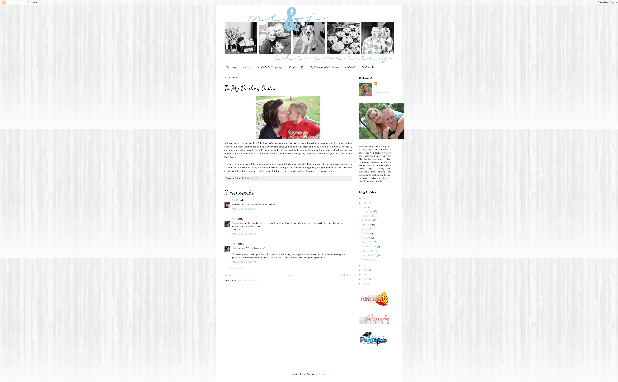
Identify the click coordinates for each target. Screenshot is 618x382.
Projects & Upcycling (270, 67)
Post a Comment (235, 268)
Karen (235, 219)
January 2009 (368, 211)
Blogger (321, 374)
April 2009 (367, 224)
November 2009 (369, 255)
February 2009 (369, 216)
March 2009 (367, 220)
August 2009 (368, 242)
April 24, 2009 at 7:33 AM (244, 234)
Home (288, 275)
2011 (365, 270)
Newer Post (230, 275)
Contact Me (368, 67)
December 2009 (369, 260)
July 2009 (366, 238)
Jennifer (236, 200)
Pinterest (350, 67)
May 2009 (366, 229)
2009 (365, 207)
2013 (365, 279)
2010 (365, 265)
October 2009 (368, 251)
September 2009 (369, 246)
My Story (230, 67)
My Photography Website (323, 67)
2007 (365, 198)
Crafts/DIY (296, 67)
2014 (365, 284)
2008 (365, 203)
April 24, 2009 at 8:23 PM (244, 262)
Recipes (247, 67)
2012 (365, 274)
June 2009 (366, 233)
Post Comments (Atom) (247, 280)
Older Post (346, 275)
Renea (235, 244)
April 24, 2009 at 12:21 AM (244, 209)
